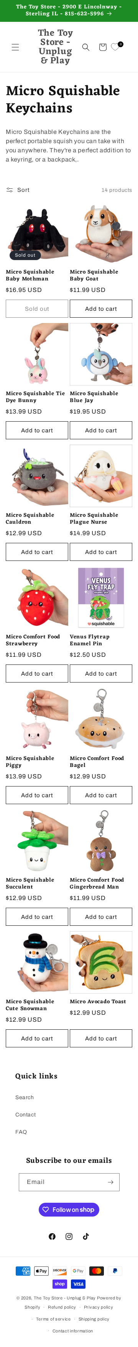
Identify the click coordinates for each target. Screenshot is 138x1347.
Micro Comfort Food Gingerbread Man (97, 884)
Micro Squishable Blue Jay (94, 397)
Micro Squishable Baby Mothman (30, 276)
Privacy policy (98, 1307)
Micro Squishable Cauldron (30, 519)
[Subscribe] (110, 1182)
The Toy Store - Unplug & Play (65, 1298)
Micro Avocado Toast (98, 1002)
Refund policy (62, 1307)
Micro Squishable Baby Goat (94, 276)
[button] (15, 47)
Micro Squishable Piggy (30, 762)
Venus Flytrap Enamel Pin (89, 641)
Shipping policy (94, 1319)
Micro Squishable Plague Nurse (94, 519)
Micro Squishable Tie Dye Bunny (35, 397)
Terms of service (53, 1319)
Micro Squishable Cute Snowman (30, 1005)
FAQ (21, 1132)
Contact (25, 1115)
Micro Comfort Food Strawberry (33, 641)
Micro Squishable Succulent (30, 884)
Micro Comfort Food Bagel (97, 762)
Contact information (73, 1331)
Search (24, 1097)
